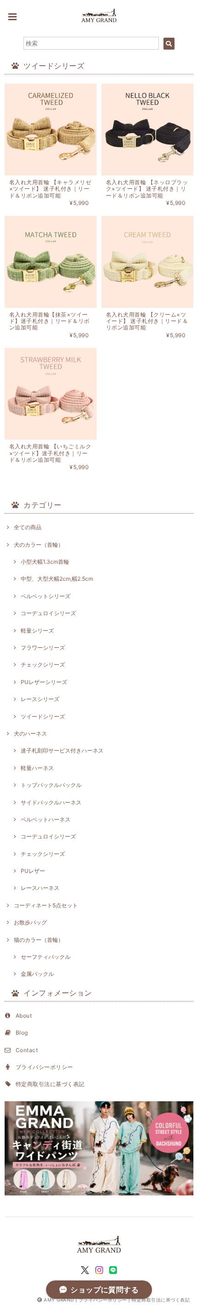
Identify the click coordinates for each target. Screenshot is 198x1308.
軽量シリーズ (37, 630)
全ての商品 (27, 527)
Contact (27, 1050)
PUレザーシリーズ (44, 682)
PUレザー (33, 870)
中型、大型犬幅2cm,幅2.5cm (57, 578)
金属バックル (37, 973)
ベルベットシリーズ (45, 596)
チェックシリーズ (43, 664)
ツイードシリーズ (43, 716)
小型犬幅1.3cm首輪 (45, 561)
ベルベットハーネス (45, 819)
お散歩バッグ (30, 922)
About (24, 1015)
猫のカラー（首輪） (39, 939)
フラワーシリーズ (43, 647)
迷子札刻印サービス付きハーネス (62, 750)
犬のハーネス (30, 733)
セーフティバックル (45, 956)
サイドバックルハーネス (51, 802)
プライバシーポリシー (44, 1067)
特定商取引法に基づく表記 (50, 1084)
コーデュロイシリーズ (48, 613)
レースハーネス (40, 887)
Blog (22, 1032)
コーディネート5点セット (46, 905)
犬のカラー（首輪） (39, 544)
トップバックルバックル (51, 784)
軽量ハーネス (37, 767)
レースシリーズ (40, 699)
